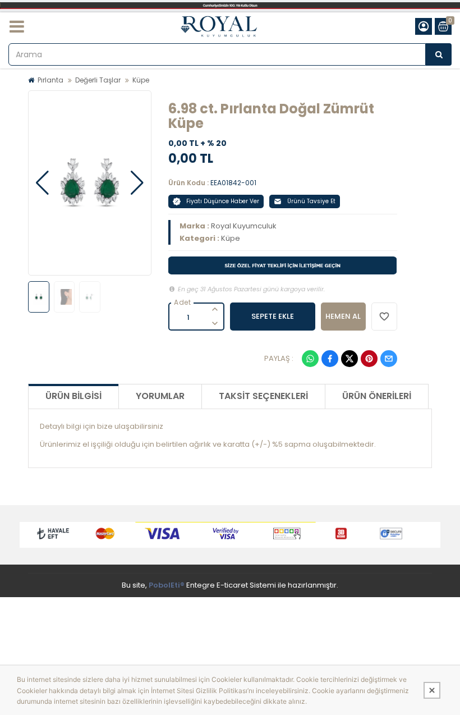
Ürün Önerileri (376, 395)
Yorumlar (160, 395)
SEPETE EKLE (272, 316)
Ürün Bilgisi (73, 395)
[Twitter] (349, 358)
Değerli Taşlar (98, 80)
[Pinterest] (369, 358)
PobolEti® (167, 585)
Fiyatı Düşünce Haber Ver (222, 201)
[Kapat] (432, 690)
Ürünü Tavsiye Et (311, 201)
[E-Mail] (388, 358)
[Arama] (439, 54)
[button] (42, 183)
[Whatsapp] (310, 358)
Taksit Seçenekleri (263, 395)
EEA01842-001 (233, 182)
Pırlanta (50, 80)
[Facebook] (329, 358)
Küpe (140, 80)
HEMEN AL (343, 316)
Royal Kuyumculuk (244, 226)
